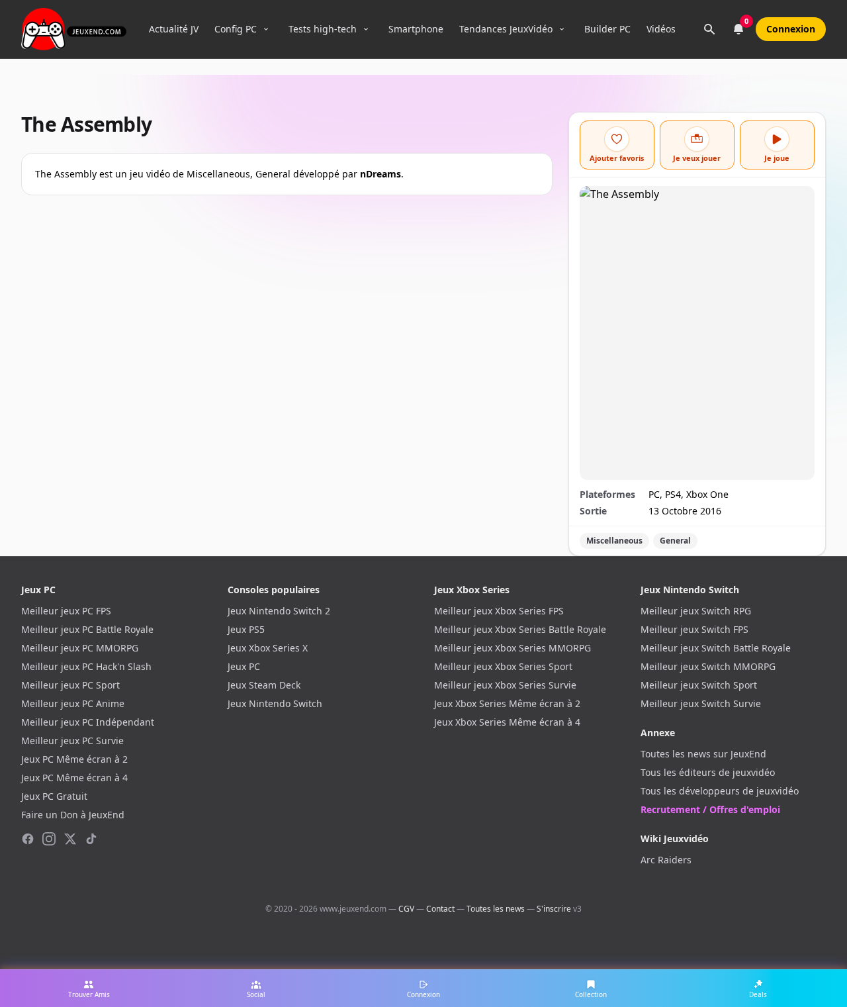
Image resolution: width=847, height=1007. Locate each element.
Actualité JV (174, 29)
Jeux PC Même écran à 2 (74, 759)
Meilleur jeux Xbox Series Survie (505, 685)
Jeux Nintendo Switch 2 (279, 610)
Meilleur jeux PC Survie (72, 740)
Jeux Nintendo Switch (275, 703)
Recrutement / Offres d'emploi (710, 809)
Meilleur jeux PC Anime (72, 703)
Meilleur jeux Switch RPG (696, 610)
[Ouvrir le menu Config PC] (266, 29)
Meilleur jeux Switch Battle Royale (716, 648)
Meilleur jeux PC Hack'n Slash (86, 666)
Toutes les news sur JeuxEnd (703, 753)
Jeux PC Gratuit (54, 796)
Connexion (790, 29)
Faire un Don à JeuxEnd (72, 814)
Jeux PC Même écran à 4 (74, 777)
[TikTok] (91, 838)
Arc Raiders (666, 859)
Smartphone (415, 29)
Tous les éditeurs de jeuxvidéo (708, 772)
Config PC (235, 29)
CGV (406, 908)
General (675, 540)
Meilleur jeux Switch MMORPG (708, 666)
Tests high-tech (323, 29)
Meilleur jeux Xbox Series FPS (499, 610)
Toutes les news (496, 908)
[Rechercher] (709, 29)
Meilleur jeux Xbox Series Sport (503, 666)
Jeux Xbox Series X (268, 648)
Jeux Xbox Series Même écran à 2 (507, 703)
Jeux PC (244, 666)
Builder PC (607, 29)
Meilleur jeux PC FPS (66, 610)
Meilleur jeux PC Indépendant (87, 722)
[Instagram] (49, 838)
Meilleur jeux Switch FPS (694, 629)
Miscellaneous (614, 540)
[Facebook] (27, 838)
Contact (440, 908)
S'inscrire (554, 908)
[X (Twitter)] (70, 838)
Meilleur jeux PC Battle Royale (87, 629)
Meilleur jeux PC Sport (70, 685)
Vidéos (661, 29)
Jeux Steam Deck (264, 685)
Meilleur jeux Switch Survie (701, 703)
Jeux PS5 (246, 629)
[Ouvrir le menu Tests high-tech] (366, 29)
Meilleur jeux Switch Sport (699, 685)
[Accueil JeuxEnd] (73, 29)
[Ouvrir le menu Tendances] (561, 29)
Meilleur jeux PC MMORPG (79, 648)
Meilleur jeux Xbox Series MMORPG (512, 648)
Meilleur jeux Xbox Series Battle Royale (520, 629)
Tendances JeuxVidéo (506, 29)
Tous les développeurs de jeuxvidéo (720, 791)
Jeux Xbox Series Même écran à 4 (507, 722)
